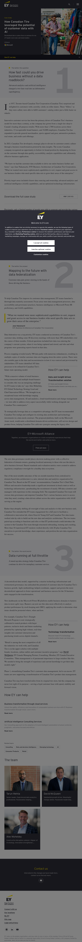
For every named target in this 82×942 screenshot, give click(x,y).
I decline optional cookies (41, 249)
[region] (41, 235)
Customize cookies (41, 254)
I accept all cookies (41, 243)
